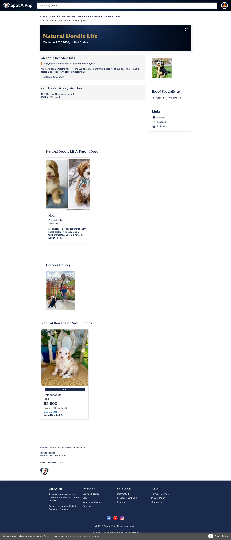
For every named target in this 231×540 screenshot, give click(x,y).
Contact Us (156, 502)
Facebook (162, 122)
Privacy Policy (158, 498)
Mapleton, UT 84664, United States (65, 42)
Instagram (162, 126)
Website (161, 117)
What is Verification (92, 502)
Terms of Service (160, 494)
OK (210, 536)
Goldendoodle (176, 98)
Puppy (46, 332)
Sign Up (87, 506)
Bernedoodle (159, 98)
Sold (65, 389)
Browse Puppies (91, 494)
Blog (85, 498)
